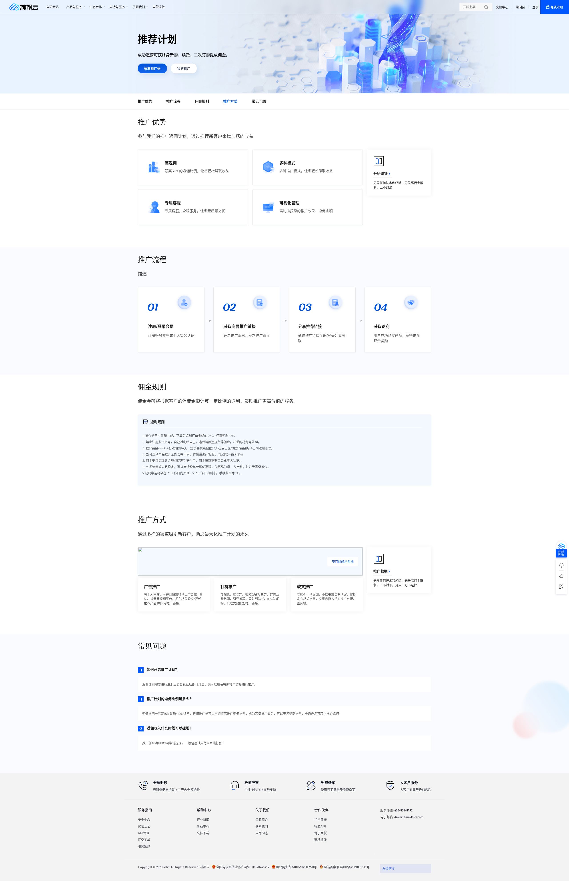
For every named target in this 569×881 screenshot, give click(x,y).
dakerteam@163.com (408, 817)
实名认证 (144, 826)
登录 (535, 7)
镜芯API (320, 826)
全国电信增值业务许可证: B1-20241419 (242, 867)
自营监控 (158, 7)
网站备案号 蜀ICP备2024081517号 (347, 867)
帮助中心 (203, 826)
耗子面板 (320, 833)
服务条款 (144, 846)
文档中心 (502, 7)
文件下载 (203, 833)
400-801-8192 (403, 810)
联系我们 (261, 826)
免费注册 (557, 7)
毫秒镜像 (320, 840)
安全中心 (144, 820)
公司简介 (261, 820)
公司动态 (261, 833)
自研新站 (52, 7)
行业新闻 (203, 820)
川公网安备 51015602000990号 (296, 867)
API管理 (143, 833)
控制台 (520, 7)
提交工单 (144, 840)
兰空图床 (320, 820)
